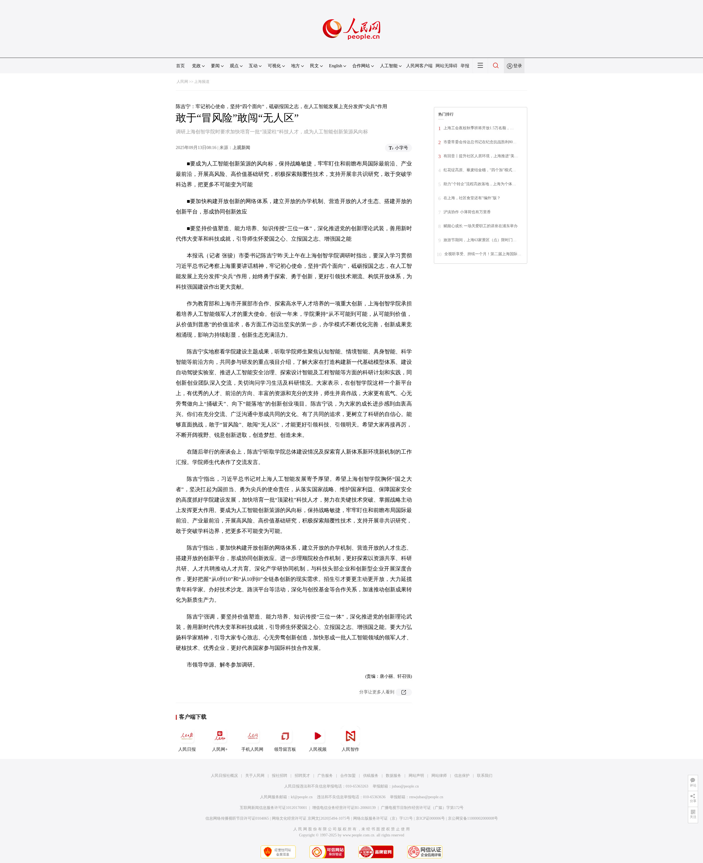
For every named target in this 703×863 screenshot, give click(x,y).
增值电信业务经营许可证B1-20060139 (344, 808)
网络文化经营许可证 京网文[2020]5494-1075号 (311, 818)
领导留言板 (285, 749)
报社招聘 (279, 776)
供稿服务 (370, 776)
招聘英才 (302, 776)
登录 (517, 65)
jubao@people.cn (405, 786)
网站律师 (439, 776)
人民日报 (187, 749)
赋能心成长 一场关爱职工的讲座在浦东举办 (480, 226)
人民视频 (318, 749)
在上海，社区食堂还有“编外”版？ (472, 198)
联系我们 (484, 776)
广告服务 (325, 776)
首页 (180, 65)
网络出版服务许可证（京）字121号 (383, 818)
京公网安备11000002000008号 (473, 818)
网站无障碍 (446, 65)
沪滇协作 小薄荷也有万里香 (467, 212)
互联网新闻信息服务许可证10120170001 (273, 808)
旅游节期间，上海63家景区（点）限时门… (480, 240)
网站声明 (416, 776)
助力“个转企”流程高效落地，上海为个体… (479, 184)
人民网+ (220, 749)
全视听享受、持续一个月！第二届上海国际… (482, 254)
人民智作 (350, 749)
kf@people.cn (302, 797)
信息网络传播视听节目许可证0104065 (237, 818)
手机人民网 (252, 749)
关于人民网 (254, 776)
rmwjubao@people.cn (426, 797)
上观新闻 (241, 147)
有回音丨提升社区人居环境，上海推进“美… (480, 156)
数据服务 (393, 776)
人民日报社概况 (224, 776)
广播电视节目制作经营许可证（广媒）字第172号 (422, 808)
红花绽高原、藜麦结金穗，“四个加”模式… (479, 170)
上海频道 (202, 82)
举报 (465, 65)
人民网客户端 (419, 65)
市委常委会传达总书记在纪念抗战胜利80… (480, 142)
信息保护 (462, 776)
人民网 (182, 82)
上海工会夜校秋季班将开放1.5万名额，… (478, 128)
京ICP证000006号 (430, 818)
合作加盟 (348, 776)
